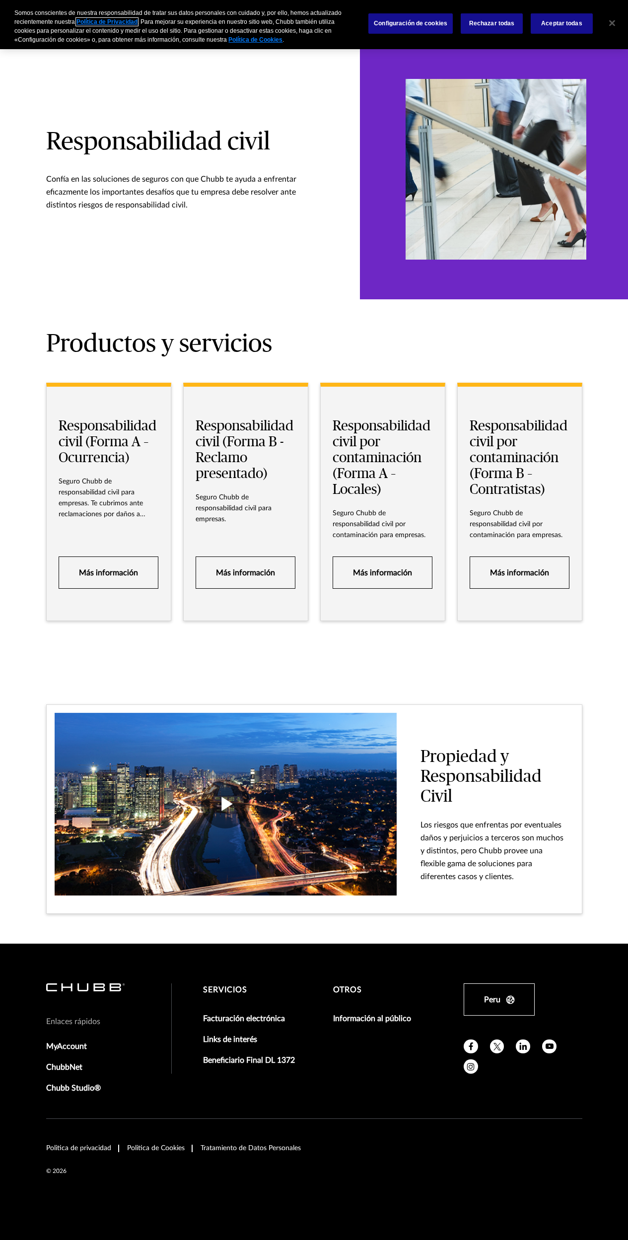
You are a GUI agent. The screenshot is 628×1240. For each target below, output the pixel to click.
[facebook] (471, 1046)
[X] (497, 1046)
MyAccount (66, 1046)
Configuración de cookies (410, 23)
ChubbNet (64, 1067)
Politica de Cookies (156, 1148)
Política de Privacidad (107, 21)
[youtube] (549, 1046)
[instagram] (471, 1066)
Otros (347, 990)
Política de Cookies (255, 39)
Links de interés (230, 1039)
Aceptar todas (561, 23)
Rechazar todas (492, 23)
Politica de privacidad (78, 1148)
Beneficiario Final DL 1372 (249, 1060)
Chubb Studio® (73, 1088)
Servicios (225, 990)
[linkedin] (523, 1046)
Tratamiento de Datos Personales (251, 1148)
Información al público (372, 1019)
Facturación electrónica (244, 1019)
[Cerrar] (612, 23)
